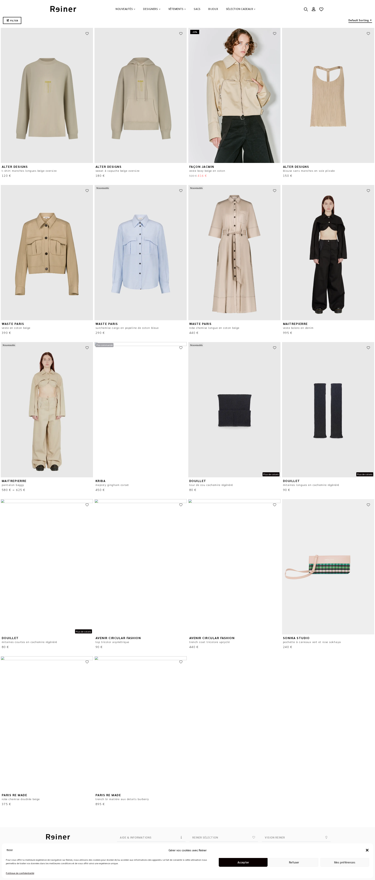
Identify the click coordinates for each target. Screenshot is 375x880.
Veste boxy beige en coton (207, 170)
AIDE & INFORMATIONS (136, 837)
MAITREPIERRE (295, 324)
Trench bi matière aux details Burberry (122, 799)
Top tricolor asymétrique (112, 642)
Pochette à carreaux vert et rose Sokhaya (312, 642)
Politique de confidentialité (20, 873)
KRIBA (101, 481)
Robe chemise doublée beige (21, 799)
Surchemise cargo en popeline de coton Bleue (127, 327)
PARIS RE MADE (14, 795)
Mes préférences (344, 862)
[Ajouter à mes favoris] (87, 34)
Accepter (243, 862)
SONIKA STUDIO (296, 638)
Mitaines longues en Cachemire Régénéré (311, 484)
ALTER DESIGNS (15, 167)
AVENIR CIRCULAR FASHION (118, 638)
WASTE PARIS (13, 324)
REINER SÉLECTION (205, 837)
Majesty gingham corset (112, 484)
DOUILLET (197, 481)
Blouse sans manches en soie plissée (309, 170)
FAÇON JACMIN (201, 167)
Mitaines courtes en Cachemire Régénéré (29, 642)
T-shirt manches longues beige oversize (29, 170)
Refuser (294, 862)
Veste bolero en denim (298, 327)
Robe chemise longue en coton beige (214, 327)
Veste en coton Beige (16, 327)
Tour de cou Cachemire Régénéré (211, 484)
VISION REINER (275, 837)
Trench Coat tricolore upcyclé (209, 642)
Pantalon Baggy (13, 484)
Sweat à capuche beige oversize (118, 170)
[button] (367, 850)
